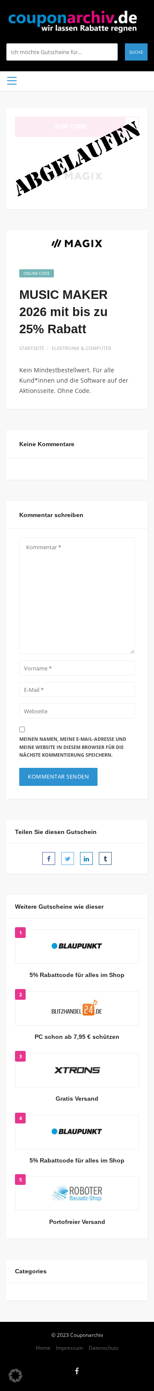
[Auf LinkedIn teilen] (86, 858)
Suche (136, 52)
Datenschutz (103, 1347)
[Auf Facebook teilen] (48, 858)
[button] (15, 1375)
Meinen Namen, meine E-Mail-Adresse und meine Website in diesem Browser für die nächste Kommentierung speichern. (72, 747)
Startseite (31, 348)
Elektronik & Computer (81, 348)
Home (43, 1347)
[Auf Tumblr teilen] (105, 858)
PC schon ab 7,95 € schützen (77, 1036)
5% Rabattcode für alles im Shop (77, 974)
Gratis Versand (77, 1098)
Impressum (69, 1347)
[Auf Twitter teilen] (67, 858)
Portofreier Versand (77, 1221)
